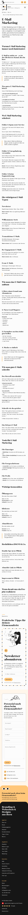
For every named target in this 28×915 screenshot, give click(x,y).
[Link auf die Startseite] (4, 7)
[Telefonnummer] (25, 2)
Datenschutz (17, 682)
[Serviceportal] (22, 2)
